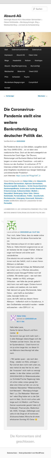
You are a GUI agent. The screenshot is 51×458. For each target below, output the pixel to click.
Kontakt (7, 87)
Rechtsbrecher (10, 198)
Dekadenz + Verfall (25, 186)
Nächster (42, 96)
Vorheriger (9, 96)
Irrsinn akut (24, 188)
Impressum (8, 55)
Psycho (27, 77)
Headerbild (17, 60)
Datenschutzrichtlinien (20, 49)
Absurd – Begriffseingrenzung (15, 66)
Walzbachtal (9, 71)
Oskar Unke (33, 55)
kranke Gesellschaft (37, 188)
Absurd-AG (12, 15)
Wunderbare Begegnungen (14, 82)
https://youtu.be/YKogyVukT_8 (28, 175)
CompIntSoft (33, 82)
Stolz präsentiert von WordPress (31, 453)
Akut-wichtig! (35, 66)
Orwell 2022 (33, 71)
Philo (6, 77)
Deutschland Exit (39, 186)
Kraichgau (38, 60)
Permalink (8, 203)
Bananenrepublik (10, 186)
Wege (6, 60)
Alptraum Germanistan (33, 183)
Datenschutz (36, 49)
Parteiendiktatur (20, 195)
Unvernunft (29, 198)
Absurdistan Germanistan (14, 183)
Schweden (16, 77)
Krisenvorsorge (10, 191)
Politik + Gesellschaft (35, 195)
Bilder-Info (21, 71)
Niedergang (18, 193)
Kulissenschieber (24, 191)
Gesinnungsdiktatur (11, 188)
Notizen (28, 60)
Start (6, 49)
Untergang (20, 198)
